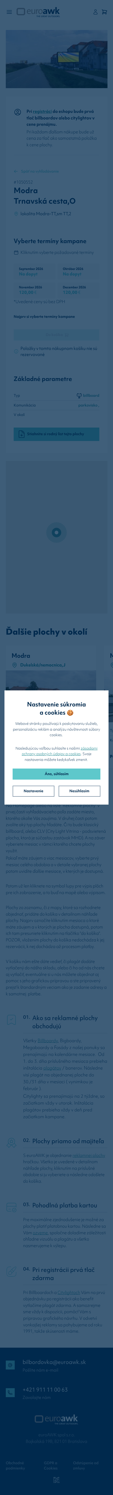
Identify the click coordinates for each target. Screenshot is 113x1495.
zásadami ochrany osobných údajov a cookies (60, 751)
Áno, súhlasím (57, 773)
